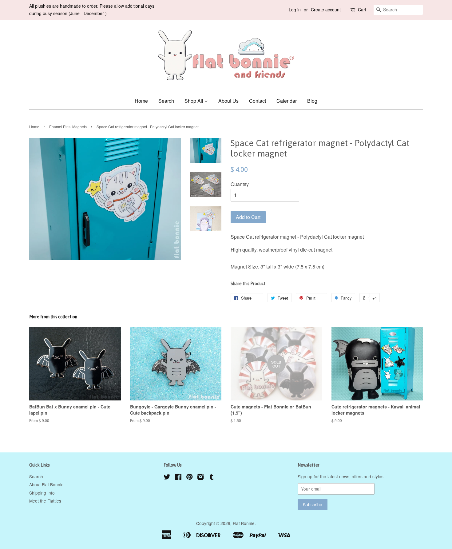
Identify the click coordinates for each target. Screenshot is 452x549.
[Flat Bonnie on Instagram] (200, 478)
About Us (228, 100)
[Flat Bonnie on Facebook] (178, 478)
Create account (326, 9)
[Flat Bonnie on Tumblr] (211, 478)
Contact (257, 100)
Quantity (240, 184)
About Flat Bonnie (46, 484)
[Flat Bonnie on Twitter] (167, 478)
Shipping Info (42, 493)
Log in (295, 9)
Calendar (286, 100)
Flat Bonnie (244, 523)
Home (141, 100)
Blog (312, 100)
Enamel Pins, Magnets (68, 126)
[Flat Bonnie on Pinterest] (189, 478)
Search (166, 100)
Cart (362, 9)
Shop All (194, 100)
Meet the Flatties (45, 501)
